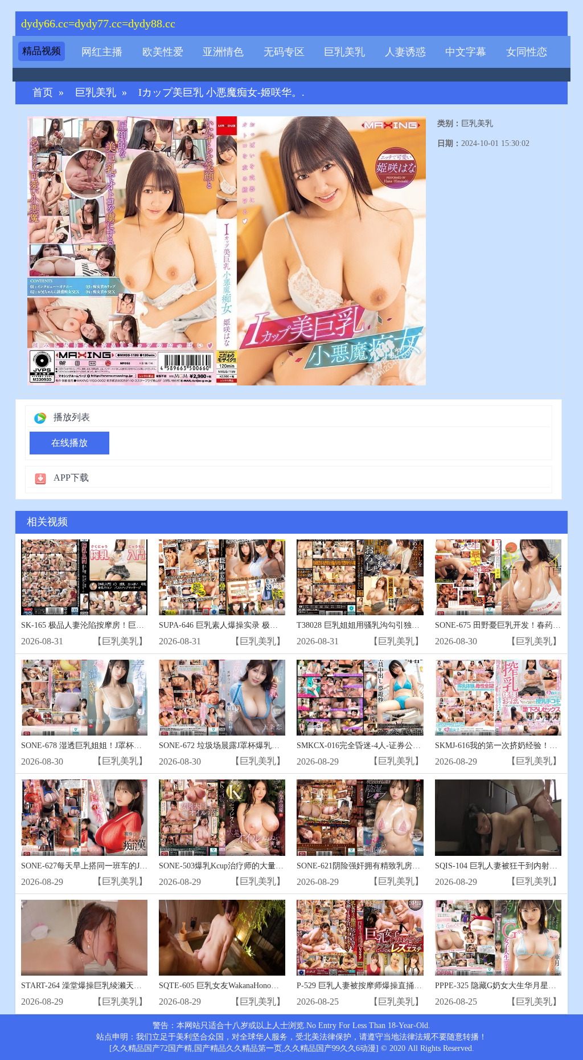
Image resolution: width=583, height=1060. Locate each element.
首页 (42, 92)
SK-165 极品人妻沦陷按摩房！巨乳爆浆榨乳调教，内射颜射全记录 (138, 625)
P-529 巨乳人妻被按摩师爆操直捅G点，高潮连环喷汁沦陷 (398, 985)
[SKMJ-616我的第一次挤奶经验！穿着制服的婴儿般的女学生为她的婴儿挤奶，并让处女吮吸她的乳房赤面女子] (498, 698)
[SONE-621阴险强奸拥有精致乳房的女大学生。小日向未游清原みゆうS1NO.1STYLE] (360, 817)
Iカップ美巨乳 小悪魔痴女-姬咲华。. (221, 92)
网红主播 (101, 52)
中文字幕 (465, 52)
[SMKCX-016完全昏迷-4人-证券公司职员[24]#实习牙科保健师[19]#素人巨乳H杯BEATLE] (360, 698)
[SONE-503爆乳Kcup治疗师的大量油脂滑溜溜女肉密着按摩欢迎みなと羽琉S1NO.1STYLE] (222, 817)
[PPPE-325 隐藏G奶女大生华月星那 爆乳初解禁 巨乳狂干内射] (498, 938)
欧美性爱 (162, 52)
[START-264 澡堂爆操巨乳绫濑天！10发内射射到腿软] (84, 938)
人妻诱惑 (405, 52)
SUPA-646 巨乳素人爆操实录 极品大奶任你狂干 (242, 625)
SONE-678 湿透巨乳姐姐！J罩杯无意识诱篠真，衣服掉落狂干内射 (137, 745)
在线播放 (69, 443)
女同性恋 (526, 52)
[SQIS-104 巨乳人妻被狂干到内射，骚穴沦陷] (498, 817)
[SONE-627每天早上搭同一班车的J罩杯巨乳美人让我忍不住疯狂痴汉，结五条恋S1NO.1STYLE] (84, 817)
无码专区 (284, 52)
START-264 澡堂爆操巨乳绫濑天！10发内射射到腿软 (113, 985)
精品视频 (41, 51)
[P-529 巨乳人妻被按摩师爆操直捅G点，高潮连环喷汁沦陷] (360, 938)
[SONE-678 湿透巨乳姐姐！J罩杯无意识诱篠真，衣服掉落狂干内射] (84, 698)
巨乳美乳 (344, 52)
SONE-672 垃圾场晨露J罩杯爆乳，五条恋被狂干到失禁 (255, 745)
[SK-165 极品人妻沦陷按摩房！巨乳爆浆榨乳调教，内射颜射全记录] (84, 577)
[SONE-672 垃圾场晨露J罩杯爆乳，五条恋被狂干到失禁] (222, 698)
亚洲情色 (223, 52)
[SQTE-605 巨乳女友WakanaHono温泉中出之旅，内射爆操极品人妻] (222, 938)
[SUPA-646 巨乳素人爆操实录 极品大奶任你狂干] (222, 577)
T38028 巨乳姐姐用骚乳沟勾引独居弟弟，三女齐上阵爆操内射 (406, 625)
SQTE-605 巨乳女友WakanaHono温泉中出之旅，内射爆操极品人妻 (275, 985)
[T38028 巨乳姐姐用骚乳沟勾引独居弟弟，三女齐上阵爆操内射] (360, 577)
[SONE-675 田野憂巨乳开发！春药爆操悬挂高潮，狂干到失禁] (498, 577)
